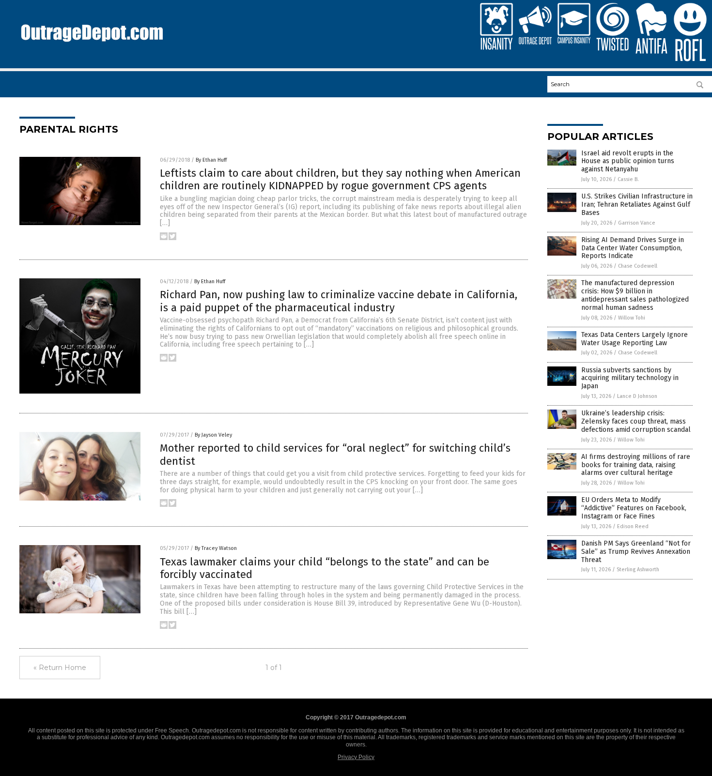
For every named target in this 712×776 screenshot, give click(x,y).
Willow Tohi (631, 318)
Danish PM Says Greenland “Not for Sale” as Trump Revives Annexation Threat (636, 551)
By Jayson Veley (213, 435)
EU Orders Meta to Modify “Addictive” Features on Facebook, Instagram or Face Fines (633, 508)
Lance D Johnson (637, 396)
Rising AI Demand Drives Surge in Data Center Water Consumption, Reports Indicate (632, 248)
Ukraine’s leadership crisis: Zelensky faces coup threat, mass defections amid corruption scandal (636, 421)
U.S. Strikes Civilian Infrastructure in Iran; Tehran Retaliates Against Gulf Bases (637, 204)
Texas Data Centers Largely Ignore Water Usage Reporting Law (634, 339)
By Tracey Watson (216, 548)
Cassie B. (628, 179)
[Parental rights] (91, 46)
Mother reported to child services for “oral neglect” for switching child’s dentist (335, 454)
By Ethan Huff (211, 160)
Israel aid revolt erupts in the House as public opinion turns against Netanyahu (627, 161)
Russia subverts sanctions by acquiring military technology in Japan (630, 378)
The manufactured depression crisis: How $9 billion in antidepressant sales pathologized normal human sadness (635, 295)
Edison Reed (633, 526)
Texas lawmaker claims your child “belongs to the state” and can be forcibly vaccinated (324, 568)
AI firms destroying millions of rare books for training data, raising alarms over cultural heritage (635, 465)
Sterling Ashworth (638, 569)
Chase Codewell (637, 266)
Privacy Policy (356, 757)
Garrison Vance (636, 223)
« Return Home (59, 667)
